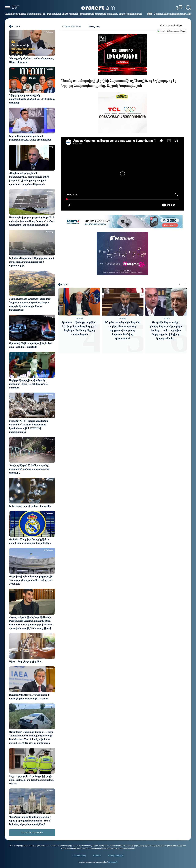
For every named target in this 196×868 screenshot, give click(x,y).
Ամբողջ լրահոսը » (32, 832)
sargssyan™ (112, 862)
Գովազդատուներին (115, 855)
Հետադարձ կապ (79, 855)
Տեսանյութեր (94, 26)
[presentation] (179, 284)
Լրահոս (16, 26)
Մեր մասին (96, 855)
